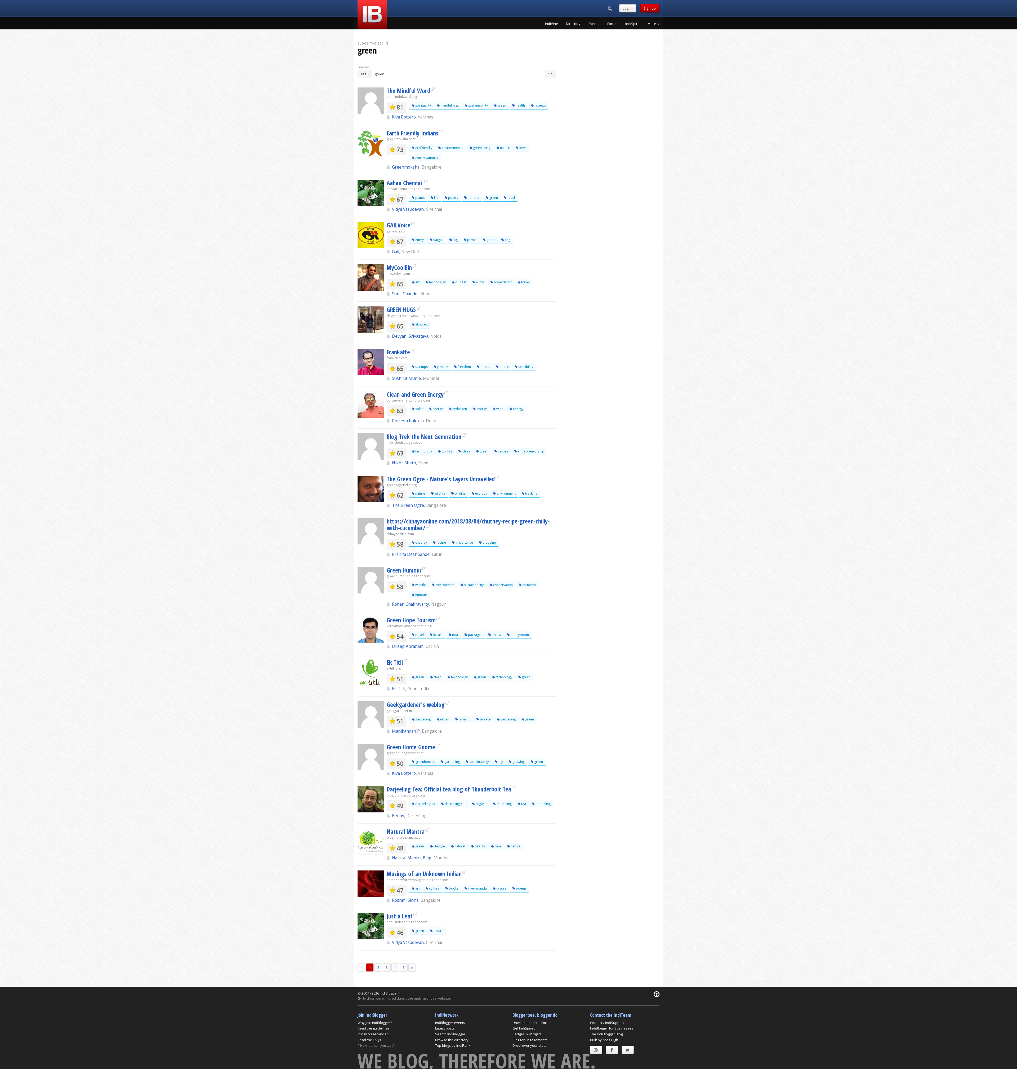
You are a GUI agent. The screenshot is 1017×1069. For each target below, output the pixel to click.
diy (500, 761)
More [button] (652, 23)
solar (418, 409)
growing (518, 761)
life (436, 197)
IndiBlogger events (450, 1022)
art (417, 282)
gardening (422, 719)
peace (504, 366)
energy (437, 409)
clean (437, 677)
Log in (628, 8)
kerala (437, 634)
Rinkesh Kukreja (408, 421)
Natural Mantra (406, 831)
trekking (530, 493)
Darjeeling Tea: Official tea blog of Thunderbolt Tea (449, 789)
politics (446, 451)
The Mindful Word (408, 90)
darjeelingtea (424, 804)
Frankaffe (398, 352)
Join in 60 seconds (372, 1034)
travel (525, 282)
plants (419, 197)
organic (481, 804)
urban (444, 719)
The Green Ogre (408, 505)
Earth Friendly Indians (412, 133)
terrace (485, 719)
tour (454, 634)
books (485, 366)
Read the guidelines (374, 1028)
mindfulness (449, 105)
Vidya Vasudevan (408, 209)
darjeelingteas (455, 804)
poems (521, 888)
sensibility (525, 366)
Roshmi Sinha (405, 900)
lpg (455, 239)
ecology (480, 493)
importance (464, 542)
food (511, 197)
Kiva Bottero (404, 117)
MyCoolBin (399, 267)
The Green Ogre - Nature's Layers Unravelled (441, 479)
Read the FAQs (369, 1039)
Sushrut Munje (406, 378)
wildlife (439, 493)
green (501, 105)
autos (479, 282)
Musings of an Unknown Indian (424, 873)
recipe (441, 542)
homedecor (502, 282)
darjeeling (504, 804)
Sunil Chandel (405, 294)
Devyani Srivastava (410, 336)
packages (474, 634)
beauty (479, 846)
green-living (481, 148)
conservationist (426, 158)
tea (523, 804)
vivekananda (477, 888)
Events (593, 23)
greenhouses (424, 761)
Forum (612, 23)
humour (473, 197)
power (471, 239)
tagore (501, 888)
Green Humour (404, 570)
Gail (395, 251)
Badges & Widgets (527, 1034)
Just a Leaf (400, 916)
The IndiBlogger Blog (606, 1034)
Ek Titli (395, 662)
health (520, 105)
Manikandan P (406, 731)
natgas (437, 239)
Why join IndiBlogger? (375, 1022)
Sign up (650, 8)
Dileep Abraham (407, 646)
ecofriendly (423, 148)
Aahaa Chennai (405, 183)
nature (504, 148)
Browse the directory (452, 1039)
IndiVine (551, 23)
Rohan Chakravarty (410, 604)
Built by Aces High (604, 1039)
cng (507, 239)
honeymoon (519, 634)
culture (433, 888)
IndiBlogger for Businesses (611, 1028)
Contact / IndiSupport (607, 1022)
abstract (421, 324)
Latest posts (445, 1028)
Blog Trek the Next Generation (424, 436)
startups (421, 366)
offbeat (460, 282)
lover (523, 148)
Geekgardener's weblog (416, 704)
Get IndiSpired (524, 1028)
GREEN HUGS (401, 309)
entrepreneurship (530, 451)
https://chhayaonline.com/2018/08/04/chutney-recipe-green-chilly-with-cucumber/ (468, 524)
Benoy (398, 816)
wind (499, 409)
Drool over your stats (529, 1045)
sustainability (477, 105)
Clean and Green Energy (415, 394)
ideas (465, 451)
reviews (540, 105)
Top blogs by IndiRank (452, 1045)
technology (437, 282)
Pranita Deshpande (411, 554)
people (442, 366)
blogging (489, 542)
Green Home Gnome (411, 747)
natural (459, 846)
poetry (452, 197)
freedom (464, 366)
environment (506, 493)
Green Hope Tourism (411, 620)
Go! (550, 74)
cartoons (528, 585)
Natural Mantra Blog (411, 858)
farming (464, 719)
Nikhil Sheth (404, 463)
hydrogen (459, 409)
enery (419, 239)
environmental (452, 148)
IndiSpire (632, 23)
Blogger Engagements (529, 1039)
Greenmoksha (406, 167)
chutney (420, 542)
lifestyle (439, 846)
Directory (573, 23)
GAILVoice (399, 225)
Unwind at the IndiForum (531, 1022)
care (497, 846)
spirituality (422, 105)
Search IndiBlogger (450, 1034)
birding (460, 493)
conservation (502, 585)
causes (502, 451)
